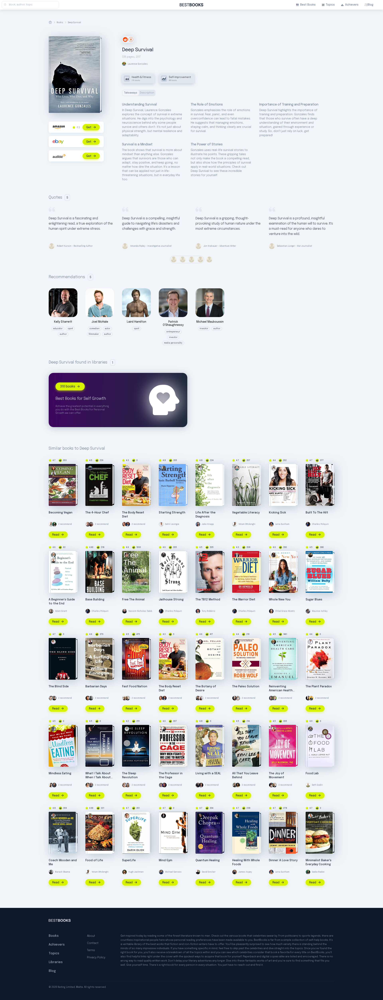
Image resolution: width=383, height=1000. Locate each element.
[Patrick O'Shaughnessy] (161, 785)
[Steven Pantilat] (200, 468)
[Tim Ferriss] (90, 468)
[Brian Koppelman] (91, 785)
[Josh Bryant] (310, 468)
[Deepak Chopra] (200, 815)
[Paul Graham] (87, 698)
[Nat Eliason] (87, 524)
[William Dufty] (310, 555)
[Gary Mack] (163, 815)
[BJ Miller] (53, 555)
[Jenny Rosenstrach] (273, 815)
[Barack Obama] (91, 698)
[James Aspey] (234, 872)
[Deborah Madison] (237, 468)
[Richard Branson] (124, 698)
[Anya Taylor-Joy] (87, 785)
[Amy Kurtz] (273, 468)
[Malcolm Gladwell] (54, 698)
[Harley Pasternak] (126, 468)
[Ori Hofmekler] (237, 555)
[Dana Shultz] (310, 815)
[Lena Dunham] (271, 524)
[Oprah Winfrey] (237, 785)
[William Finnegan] (90, 641)
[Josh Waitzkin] (91, 524)
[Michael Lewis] (53, 641)
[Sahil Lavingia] (161, 524)
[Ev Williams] (51, 698)
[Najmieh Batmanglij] (90, 815)
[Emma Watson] (124, 785)
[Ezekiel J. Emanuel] (273, 641)
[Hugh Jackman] (124, 872)
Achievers (351, 4)
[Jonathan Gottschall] (163, 728)
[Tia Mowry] (273, 555)
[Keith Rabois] (271, 785)
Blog (370, 4)
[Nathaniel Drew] (197, 698)
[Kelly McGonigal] (273, 728)
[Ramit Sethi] (54, 785)
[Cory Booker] (201, 785)
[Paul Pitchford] (237, 815)
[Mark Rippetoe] (163, 468)
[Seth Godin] (308, 785)
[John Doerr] (274, 698)
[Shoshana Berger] (53, 560)
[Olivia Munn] (127, 785)
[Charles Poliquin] (308, 524)
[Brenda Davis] (53, 468)
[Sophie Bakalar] (124, 524)
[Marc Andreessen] (197, 785)
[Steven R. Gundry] (310, 641)
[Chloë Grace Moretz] (271, 611)
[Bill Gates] (271, 698)
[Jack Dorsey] (234, 698)
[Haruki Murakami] (90, 728)
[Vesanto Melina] (53, 473)
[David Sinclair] (197, 872)
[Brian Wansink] (53, 728)
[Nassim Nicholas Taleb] (124, 611)
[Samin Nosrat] (201, 698)
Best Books (308, 4)
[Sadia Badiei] (54, 524)
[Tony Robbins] (197, 611)
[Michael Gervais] (161, 872)
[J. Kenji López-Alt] (310, 728)
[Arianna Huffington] (126, 728)
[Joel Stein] (127, 524)
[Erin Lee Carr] (237, 728)
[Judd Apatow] (234, 785)
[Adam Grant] (51, 611)
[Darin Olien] (126, 815)
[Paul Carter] (90, 555)
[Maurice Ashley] (308, 611)
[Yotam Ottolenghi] (234, 524)
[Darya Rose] (51, 785)
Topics (330, 4)
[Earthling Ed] (51, 524)
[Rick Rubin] (237, 698)
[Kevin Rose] (127, 698)
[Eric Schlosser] (126, 641)
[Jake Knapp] (197, 524)
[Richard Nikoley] (126, 555)
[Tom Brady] (200, 555)
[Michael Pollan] (200, 641)
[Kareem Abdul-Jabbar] (53, 815)
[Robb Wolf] (237, 641)
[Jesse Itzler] (200, 728)
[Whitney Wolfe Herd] (311, 698)
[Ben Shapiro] (164, 785)
